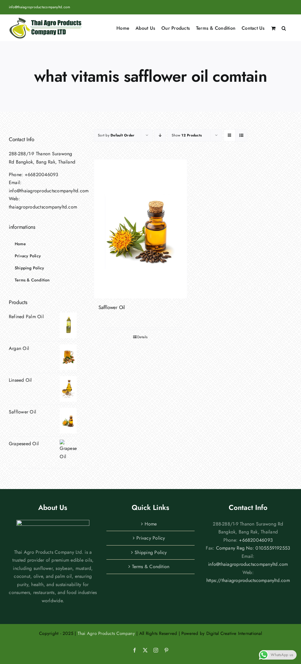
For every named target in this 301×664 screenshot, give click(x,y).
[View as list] (241, 135)
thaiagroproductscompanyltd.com (43, 206)
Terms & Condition (150, 566)
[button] (284, 27)
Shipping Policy (151, 552)
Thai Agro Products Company (106, 633)
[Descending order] (160, 135)
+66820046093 (41, 174)
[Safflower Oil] (140, 228)
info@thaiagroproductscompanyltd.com (39, 7)
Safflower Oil (111, 307)
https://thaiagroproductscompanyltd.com (248, 580)
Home (151, 523)
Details (142, 337)
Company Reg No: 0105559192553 (253, 548)
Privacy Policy (150, 538)
